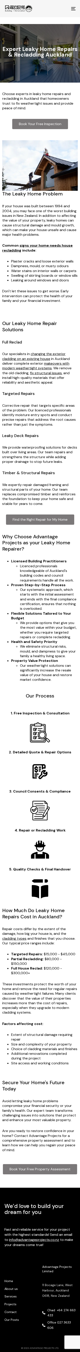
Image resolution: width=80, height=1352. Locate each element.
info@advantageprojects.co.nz (34, 1239)
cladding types (14, 938)
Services (10, 1296)
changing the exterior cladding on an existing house (34, 356)
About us (11, 1289)
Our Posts (11, 1320)
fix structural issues (46, 373)
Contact (10, 1312)
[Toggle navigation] (64, 8)
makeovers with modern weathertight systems (35, 365)
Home (8, 1281)
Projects (10, 1304)
